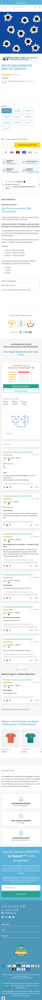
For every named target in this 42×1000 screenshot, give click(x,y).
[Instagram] (6, 917)
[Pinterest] (13, 917)
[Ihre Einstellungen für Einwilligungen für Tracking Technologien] (3, 998)
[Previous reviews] (3, 185)
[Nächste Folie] (40, 2)
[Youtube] (9, 917)
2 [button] (20, 670)
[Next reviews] (39, 185)
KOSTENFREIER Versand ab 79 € (16, 81)
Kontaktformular (10, 913)
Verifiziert (19, 426)
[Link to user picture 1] (21, 463)
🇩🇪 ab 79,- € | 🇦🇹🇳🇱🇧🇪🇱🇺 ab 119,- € (21, 3)
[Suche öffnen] (6, 7)
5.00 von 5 (26, 366)
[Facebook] (3, 917)
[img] (8, 455)
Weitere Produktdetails (9, 281)
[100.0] (15, 419)
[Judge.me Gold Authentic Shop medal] (12, 323)
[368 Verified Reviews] (21, 959)
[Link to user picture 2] (5, 467)
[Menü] (2, 7)
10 (28, 51)
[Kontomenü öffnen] (35, 7)
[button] (6, 75)
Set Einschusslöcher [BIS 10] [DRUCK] (19, 452)
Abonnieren (21, 894)
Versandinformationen (8, 285)
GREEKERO (10, 991)
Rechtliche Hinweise (8, 771)
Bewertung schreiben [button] (21, 386)
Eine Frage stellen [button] (21, 391)
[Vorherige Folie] (2, 2)
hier (27, 976)
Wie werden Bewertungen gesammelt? (15, 709)
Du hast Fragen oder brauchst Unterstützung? (16, 290)
